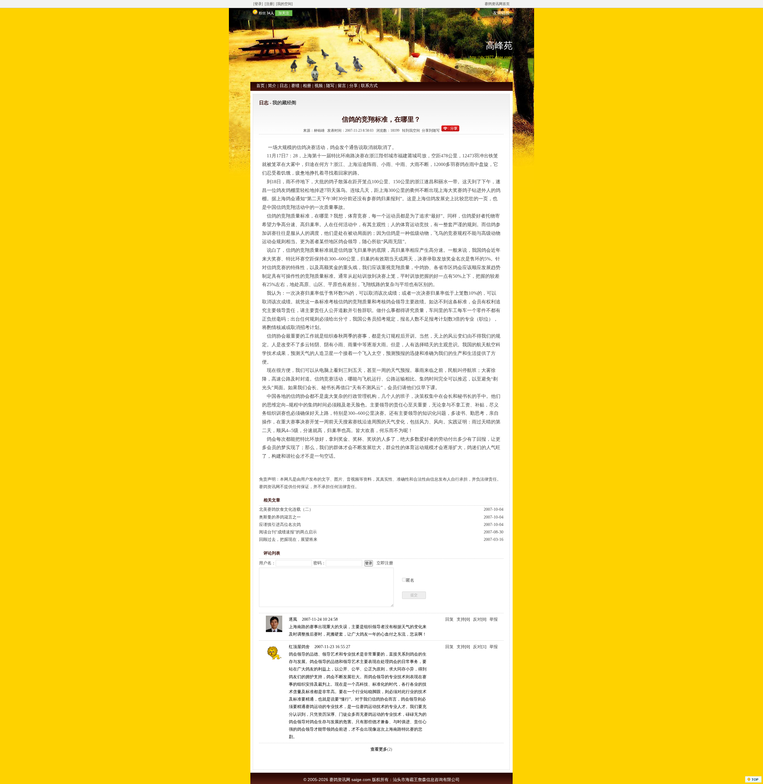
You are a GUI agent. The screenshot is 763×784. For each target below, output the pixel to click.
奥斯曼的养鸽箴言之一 (280, 517)
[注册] (269, 4)
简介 (272, 85)
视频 (318, 85)
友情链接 (501, 13)
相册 (307, 85)
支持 (461, 619)
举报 (493, 619)
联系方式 (369, 85)
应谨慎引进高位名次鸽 (280, 524)
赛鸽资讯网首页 (497, 4)
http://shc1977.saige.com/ (491, 57)
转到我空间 (411, 130)
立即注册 (384, 563)
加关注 (283, 13)
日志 (284, 85)
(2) (381, 749)
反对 (477, 619)
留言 (342, 85)
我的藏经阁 (284, 102)
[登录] (258, 4)
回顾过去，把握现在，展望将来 (288, 539)
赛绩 (295, 85)
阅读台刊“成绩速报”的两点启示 (288, 532)
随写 (330, 85)
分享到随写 (431, 130)
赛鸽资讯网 (339, 779)
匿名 (410, 580)
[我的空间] (284, 4)
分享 (353, 85)
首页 (260, 85)
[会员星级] (254, 13)
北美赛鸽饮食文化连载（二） (286, 509)
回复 (449, 619)
